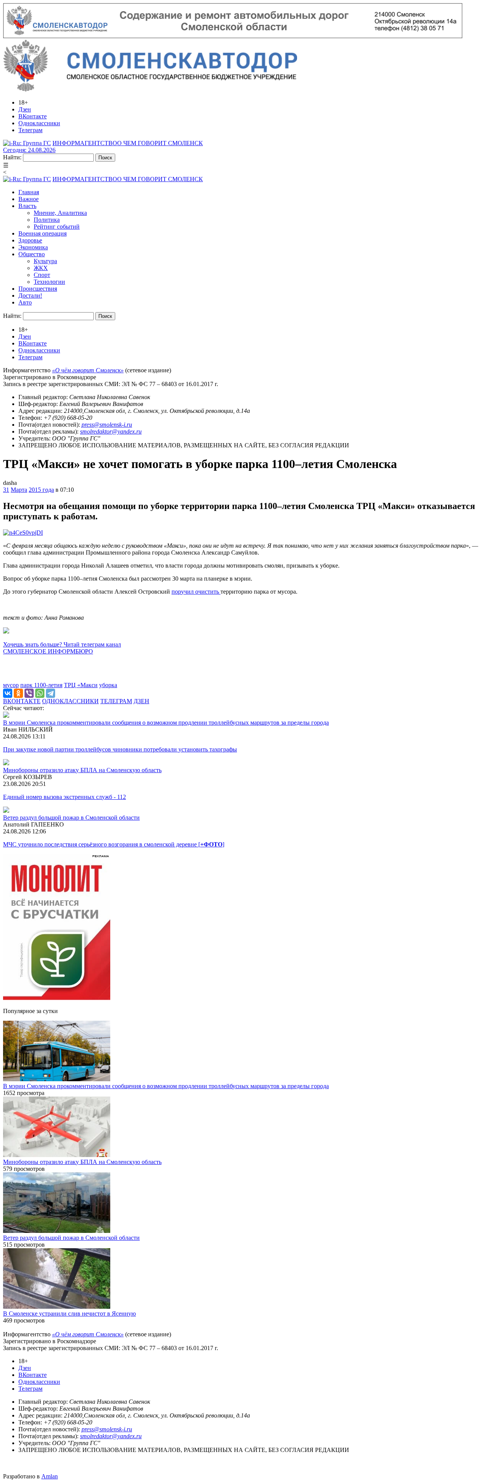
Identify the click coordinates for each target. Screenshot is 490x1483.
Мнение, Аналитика (60, 213)
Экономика (33, 247)
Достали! (30, 295)
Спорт (42, 275)
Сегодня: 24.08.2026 (29, 150)
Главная (28, 192)
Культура (45, 261)
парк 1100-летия (41, 685)
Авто (25, 302)
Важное (28, 199)
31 (6, 489)
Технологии (49, 281)
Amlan (49, 1476)
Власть (27, 206)
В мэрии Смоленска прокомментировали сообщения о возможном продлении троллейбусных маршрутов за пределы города (166, 722)
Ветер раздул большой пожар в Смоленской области (71, 817)
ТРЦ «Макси (81, 685)
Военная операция (42, 233)
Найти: (12, 157)
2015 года (41, 489)
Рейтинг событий (57, 226)
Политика (47, 219)
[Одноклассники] (18, 693)
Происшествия (37, 288)
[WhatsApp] (39, 693)
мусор (11, 685)
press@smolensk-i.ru (107, 424)
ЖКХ (41, 268)
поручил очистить (196, 591)
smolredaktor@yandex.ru (111, 431)
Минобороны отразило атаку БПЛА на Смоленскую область (82, 770)
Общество (31, 254)
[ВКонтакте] (7, 693)
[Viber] (29, 693)
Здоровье (30, 240)
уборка (108, 685)
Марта (19, 489)
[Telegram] (50, 693)
